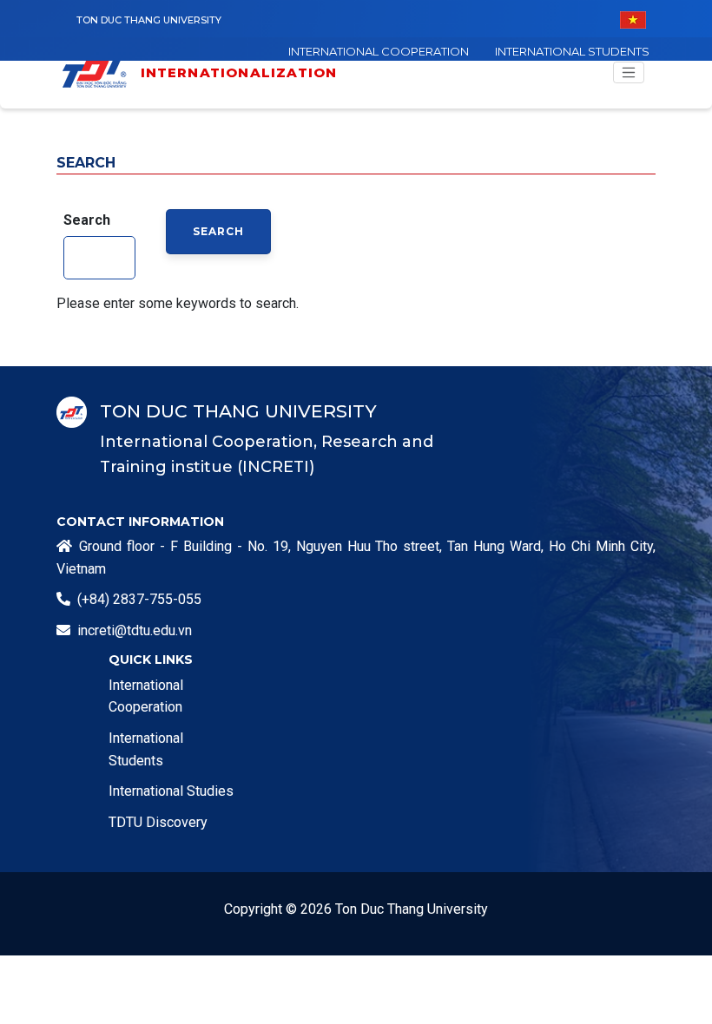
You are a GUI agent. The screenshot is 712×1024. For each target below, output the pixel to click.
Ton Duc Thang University (148, 20)
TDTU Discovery (158, 822)
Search (86, 220)
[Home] (100, 72)
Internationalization (239, 72)
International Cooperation (378, 51)
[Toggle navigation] (628, 73)
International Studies (171, 791)
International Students (572, 51)
